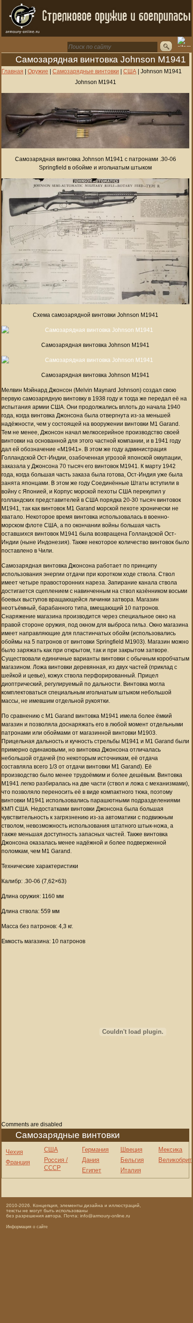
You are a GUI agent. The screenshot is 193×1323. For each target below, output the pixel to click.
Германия (95, 1149)
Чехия (14, 1151)
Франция (18, 1162)
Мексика (170, 1149)
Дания (90, 1159)
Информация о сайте (27, 1226)
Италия (130, 1170)
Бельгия (132, 1159)
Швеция (131, 1149)
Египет (91, 1170)
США (51, 1149)
